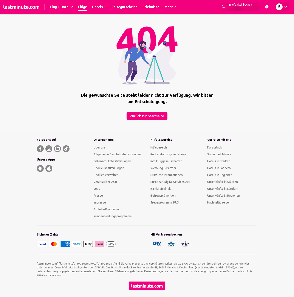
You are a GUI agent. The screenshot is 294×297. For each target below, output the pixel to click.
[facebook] (40, 148)
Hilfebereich (158, 147)
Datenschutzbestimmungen (112, 161)
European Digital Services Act (170, 182)
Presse (98, 195)
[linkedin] (57, 148)
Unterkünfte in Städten (222, 182)
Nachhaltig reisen (219, 202)
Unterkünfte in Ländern (222, 188)
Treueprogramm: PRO (164, 202)
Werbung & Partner (163, 168)
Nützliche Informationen (166, 175)
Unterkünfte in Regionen (223, 195)
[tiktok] (66, 148)
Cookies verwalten (106, 175)
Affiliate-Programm (106, 209)
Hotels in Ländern (219, 168)
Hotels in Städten (218, 161)
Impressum (101, 202)
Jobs (97, 188)
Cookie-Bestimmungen (109, 168)
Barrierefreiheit (160, 188)
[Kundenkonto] (282, 7)
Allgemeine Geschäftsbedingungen (117, 154)
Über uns (100, 147)
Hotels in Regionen (219, 175)
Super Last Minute (219, 154)
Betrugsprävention (163, 195)
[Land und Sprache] (267, 7)
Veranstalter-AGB (105, 182)
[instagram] (48, 148)
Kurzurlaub (214, 147)
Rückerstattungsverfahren (168, 154)
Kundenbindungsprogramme (113, 216)
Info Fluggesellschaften (166, 161)
